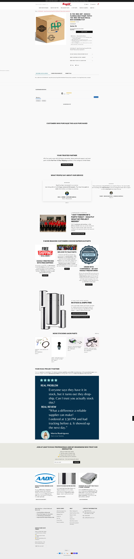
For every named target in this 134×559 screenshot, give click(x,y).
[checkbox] (44, 101)
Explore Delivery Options (78, 233)
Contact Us (59, 516)
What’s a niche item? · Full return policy (77, 44)
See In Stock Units (61, 496)
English (66, 550)
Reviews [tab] (38, 97)
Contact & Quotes (83, 7)
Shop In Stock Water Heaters (79, 313)
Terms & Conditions (60, 522)
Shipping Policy (60, 514)
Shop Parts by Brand (44, 7)
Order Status (72, 518)
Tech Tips (58, 518)
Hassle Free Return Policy (74, 513)
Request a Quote (73, 515)
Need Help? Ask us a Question (78, 60)
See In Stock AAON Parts (41, 499)
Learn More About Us (67, 164)
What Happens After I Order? (78, 57)
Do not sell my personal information (74, 523)
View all (97, 333)
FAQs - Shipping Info (74, 511)
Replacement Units (65, 7)
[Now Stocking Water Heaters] (67, 478)
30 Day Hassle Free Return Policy (79, 54)
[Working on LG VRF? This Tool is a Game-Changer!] (89, 478)
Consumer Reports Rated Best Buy (80, 316)
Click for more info (83, 499)
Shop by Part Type (55, 7)
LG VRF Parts (75, 7)
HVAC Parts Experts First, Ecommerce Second (61, 511)
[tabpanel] (67, 108)
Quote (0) (133, 418)
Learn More (45, 275)
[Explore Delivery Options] (53, 223)
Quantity (72, 29)
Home (36, 11)
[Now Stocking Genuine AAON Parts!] (45, 478)
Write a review (96, 97)
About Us (92, 7)
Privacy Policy (59, 520)
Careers (71, 517)
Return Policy (89, 284)
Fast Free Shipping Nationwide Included (76, 28)
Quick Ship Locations (74, 520)
